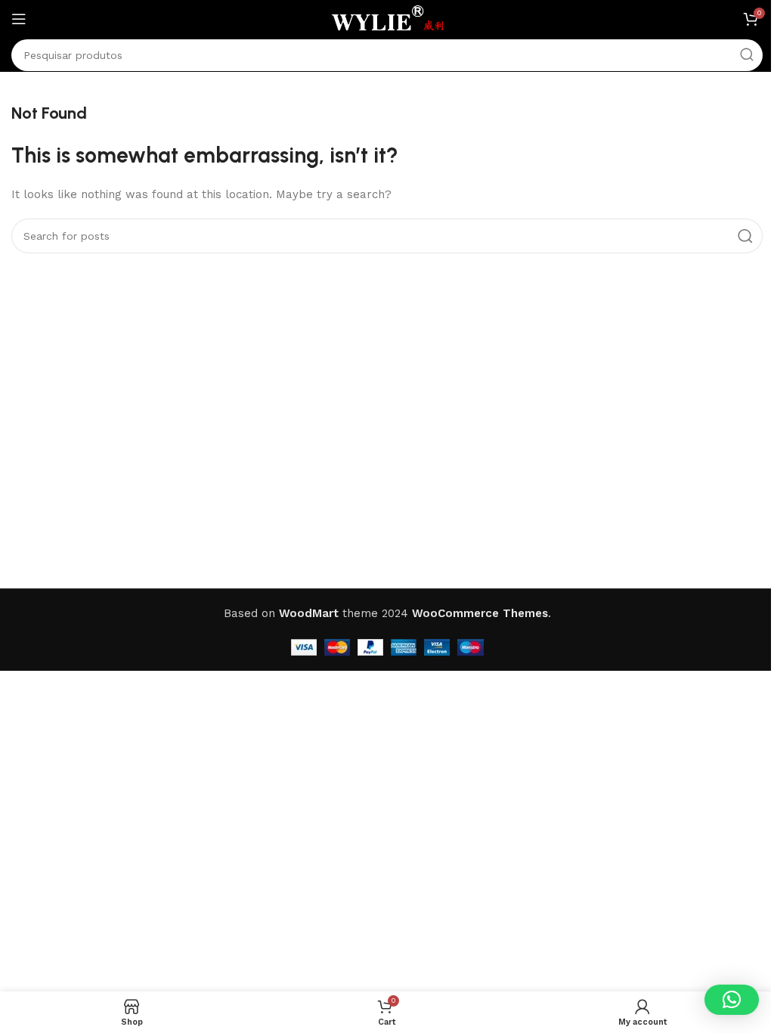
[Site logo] (387, 18)
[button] (731, 1000)
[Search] (747, 55)
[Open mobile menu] (19, 19)
